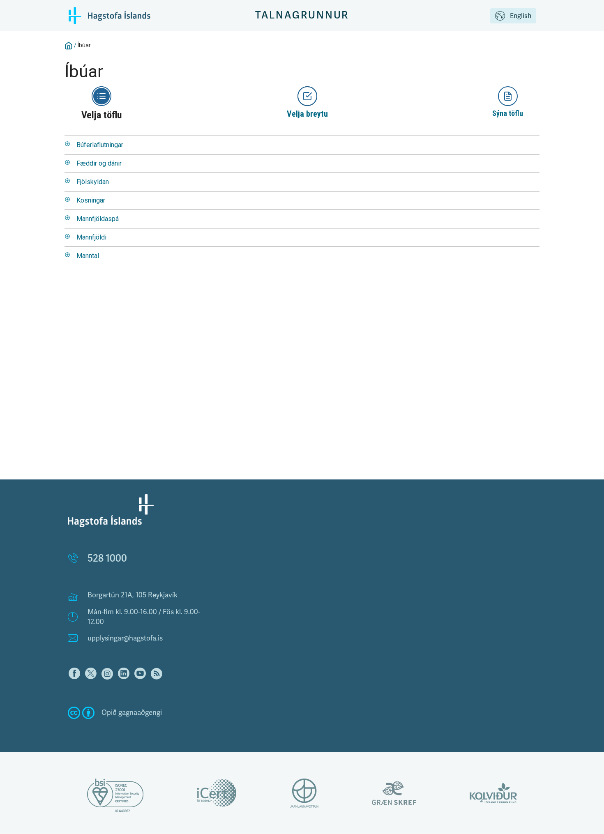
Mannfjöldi (91, 237)
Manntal (87, 256)
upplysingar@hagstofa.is (125, 638)
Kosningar (90, 200)
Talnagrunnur (302, 15)
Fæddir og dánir (99, 163)
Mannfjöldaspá (97, 219)
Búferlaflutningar (99, 145)
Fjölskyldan (92, 182)
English (520, 16)
